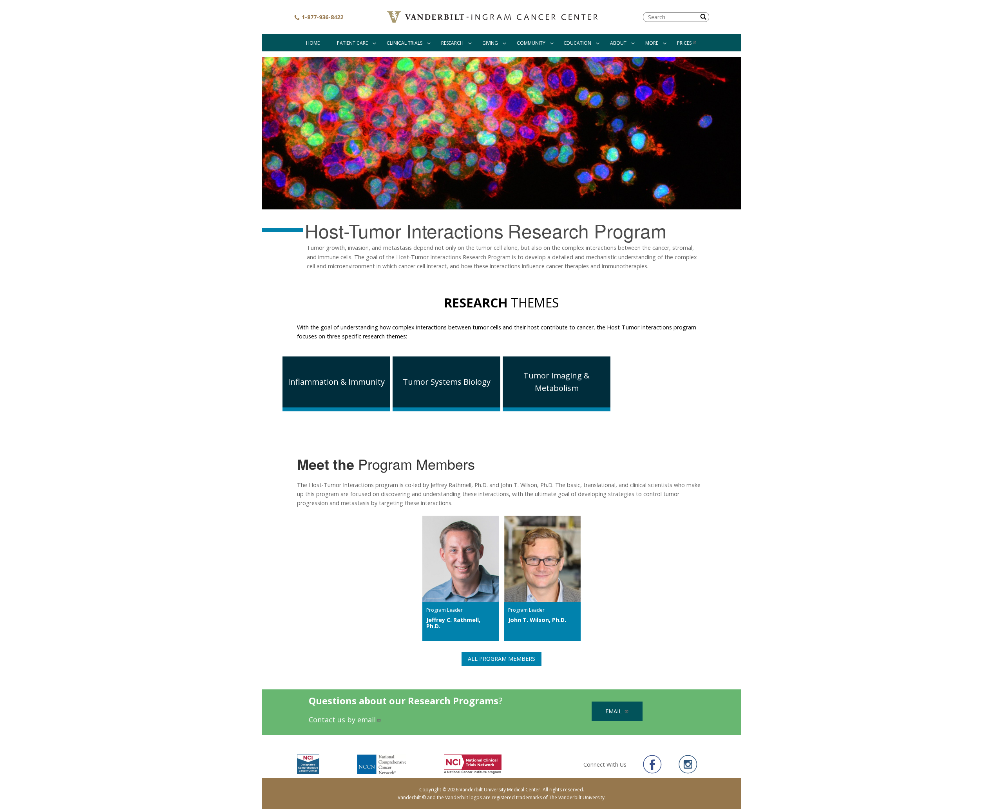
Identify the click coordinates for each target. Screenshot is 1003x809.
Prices (684, 43)
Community (531, 43)
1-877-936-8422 (321, 17)
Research (452, 43)
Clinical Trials (404, 43)
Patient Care (352, 43)
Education (577, 43)
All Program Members (501, 658)
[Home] (493, 17)
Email (614, 711)
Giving (490, 43)
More (651, 43)
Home (313, 43)
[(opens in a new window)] (652, 764)
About (618, 43)
